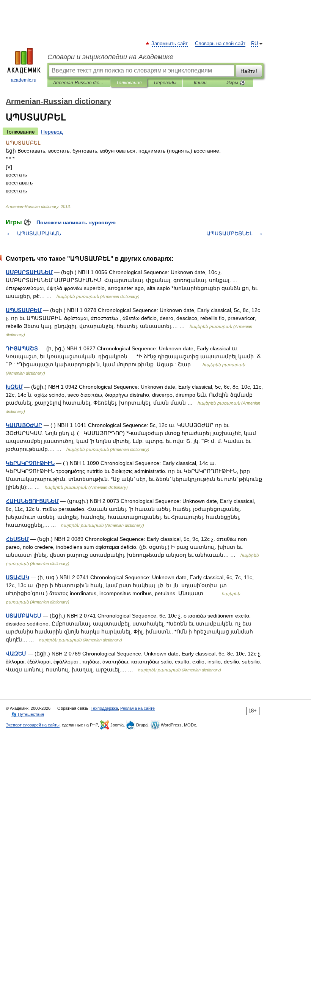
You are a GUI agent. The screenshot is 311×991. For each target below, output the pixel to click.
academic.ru (23, 80)
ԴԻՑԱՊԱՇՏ (22, 348)
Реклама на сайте (137, 708)
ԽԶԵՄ (14, 387)
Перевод (52, 132)
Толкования (128, 82)
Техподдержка (104, 708)
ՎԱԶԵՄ (16, 654)
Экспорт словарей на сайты (33, 725)
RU (254, 43)
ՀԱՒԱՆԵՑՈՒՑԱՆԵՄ (32, 501)
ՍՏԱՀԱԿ (17, 577)
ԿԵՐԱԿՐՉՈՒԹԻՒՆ (30, 463)
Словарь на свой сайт (220, 43)
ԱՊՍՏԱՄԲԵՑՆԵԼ (229, 233)
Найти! (248, 71)
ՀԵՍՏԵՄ (17, 539)
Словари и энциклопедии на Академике (110, 57)
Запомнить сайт (170, 43)
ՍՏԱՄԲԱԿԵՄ (23, 616)
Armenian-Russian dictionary (78, 82)
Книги (200, 82)
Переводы (165, 82)
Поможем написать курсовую (76, 222)
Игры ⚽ (235, 82)
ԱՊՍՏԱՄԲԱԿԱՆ (39, 233)
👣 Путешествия (27, 714)
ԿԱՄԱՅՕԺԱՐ (24, 425)
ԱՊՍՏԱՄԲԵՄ (24, 310)
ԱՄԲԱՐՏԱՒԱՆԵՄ (29, 272)
